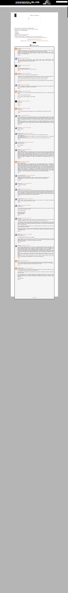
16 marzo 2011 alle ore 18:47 (28, 266)
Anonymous (39, 39)
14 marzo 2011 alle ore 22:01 (26, 108)
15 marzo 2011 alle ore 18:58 (26, 217)
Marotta (40, 40)
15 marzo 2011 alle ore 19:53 (25, 244)
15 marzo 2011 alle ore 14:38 (26, 188)
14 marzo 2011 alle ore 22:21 (24, 115)
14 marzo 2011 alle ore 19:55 (26, 48)
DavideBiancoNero (21, 266)
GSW (18, 259)
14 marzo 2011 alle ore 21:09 (26, 91)
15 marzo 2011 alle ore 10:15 (27, 182)
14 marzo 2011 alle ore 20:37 (25, 65)
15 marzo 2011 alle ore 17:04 (26, 204)
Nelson (19, 160)
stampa (43, 40)
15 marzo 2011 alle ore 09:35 (24, 160)
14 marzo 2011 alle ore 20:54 (26, 73)
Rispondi (19, 54)
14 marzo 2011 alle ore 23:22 (28, 133)
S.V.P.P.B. (19, 65)
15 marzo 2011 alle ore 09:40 (30, 174)
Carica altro (34, 295)
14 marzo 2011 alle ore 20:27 (24, 58)
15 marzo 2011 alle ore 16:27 (28, 197)
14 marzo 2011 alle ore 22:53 (26, 127)
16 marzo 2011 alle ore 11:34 (23, 259)
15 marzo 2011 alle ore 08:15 (26, 149)
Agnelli (25, 40)
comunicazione (29, 40)
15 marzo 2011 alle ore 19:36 (27, 233)
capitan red (19, 108)
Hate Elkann (19, 73)
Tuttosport (46, 40)
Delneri (37, 40)
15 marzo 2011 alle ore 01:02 (28, 142)
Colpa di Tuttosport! (34, 15)
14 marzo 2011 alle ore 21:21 (25, 100)
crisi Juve (33, 40)
